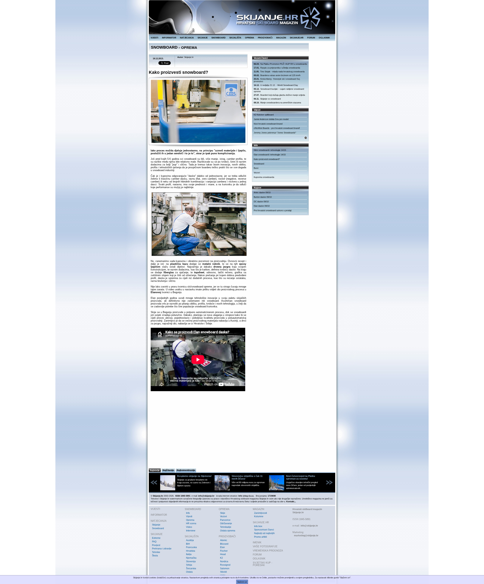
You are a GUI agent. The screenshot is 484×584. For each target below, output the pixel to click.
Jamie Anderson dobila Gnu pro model (271, 119)
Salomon (224, 568)
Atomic (223, 540)
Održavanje (226, 523)
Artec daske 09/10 (262, 192)
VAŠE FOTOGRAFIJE (265, 546)
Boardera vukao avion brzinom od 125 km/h (277, 75)
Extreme (156, 538)
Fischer (224, 551)
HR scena (191, 523)
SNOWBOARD (218, 38)
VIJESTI (154, 38)
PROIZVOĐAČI (265, 38)
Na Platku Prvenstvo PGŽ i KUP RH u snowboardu (280, 64)
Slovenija (191, 561)
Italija (189, 554)
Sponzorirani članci (264, 529)
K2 (221, 558)
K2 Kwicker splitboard (264, 115)
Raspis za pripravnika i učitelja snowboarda (277, 68)
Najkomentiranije (186, 470)
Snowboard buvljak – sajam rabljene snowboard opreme (279, 90)
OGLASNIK (324, 38)
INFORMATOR (169, 38)
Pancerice (225, 520)
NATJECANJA (187, 38)
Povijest (156, 545)
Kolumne (258, 516)
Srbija (189, 565)
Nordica (224, 561)
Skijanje (156, 524)
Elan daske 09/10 (262, 206)
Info (188, 513)
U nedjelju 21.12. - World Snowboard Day (276, 85)
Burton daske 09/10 (263, 197)
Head (223, 554)
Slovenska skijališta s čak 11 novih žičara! (247, 477)
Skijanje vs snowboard (267, 99)
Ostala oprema (227, 530)
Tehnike (156, 552)
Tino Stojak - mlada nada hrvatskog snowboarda (279, 71)
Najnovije (155, 470)
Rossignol (225, 565)
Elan (222, 547)
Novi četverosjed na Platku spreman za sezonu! (300, 477)
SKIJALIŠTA (235, 38)
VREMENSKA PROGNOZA (268, 550)
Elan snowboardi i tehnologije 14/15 (270, 154)
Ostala (189, 572)
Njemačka (191, 558)
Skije (222, 513)
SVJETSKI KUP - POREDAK (262, 564)
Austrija (190, 540)
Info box (258, 526)
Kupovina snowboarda (264, 177)
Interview (190, 530)
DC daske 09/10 (261, 201)
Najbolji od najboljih (264, 533)
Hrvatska (190, 551)
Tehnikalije (225, 527)
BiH (188, 544)
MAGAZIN (281, 38)
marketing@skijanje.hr (306, 535)
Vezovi (257, 172)
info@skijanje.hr (309, 525)
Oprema (190, 520)
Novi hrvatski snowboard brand (268, 124)
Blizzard (224, 544)
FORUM (311, 38)
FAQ (154, 541)
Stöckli (223, 572)
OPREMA (249, 38)
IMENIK (257, 542)
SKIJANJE (203, 38)
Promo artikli (260, 537)
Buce (256, 168)
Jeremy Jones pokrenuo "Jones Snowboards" (275, 133)
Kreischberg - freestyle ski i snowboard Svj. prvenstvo (277, 80)
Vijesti (189, 516)
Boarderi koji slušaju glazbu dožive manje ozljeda (279, 95)
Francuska (191, 547)
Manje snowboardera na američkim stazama (277, 102)
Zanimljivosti (260, 513)
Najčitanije (168, 470)
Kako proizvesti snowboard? (267, 159)
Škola (155, 555)
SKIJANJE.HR (296, 38)
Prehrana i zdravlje (161, 548)
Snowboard (259, 164)
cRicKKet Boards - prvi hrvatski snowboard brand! (277, 128)
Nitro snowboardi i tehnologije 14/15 (270, 150)
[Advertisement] (198, 430)
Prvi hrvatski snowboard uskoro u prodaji (272, 210)
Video (189, 527)
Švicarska (191, 568)
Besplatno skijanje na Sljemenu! (194, 476)
